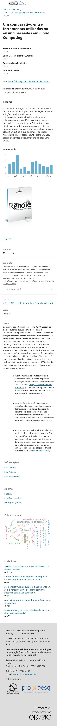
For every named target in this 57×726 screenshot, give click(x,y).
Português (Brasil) (13, 502)
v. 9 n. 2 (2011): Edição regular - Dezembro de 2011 (24, 12)
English (8, 493)
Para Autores (10, 472)
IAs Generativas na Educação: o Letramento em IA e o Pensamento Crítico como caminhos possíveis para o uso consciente (27, 589)
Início (5, 9)
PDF (9, 239)
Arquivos (15, 9)
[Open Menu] (3, 3)
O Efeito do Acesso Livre (38, 450)
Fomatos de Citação (13, 289)
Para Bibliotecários (12, 476)
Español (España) (12, 498)
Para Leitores (10, 467)
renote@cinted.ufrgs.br (24, 674)
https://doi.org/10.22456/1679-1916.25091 (29, 81)
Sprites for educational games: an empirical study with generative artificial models (25, 578)
